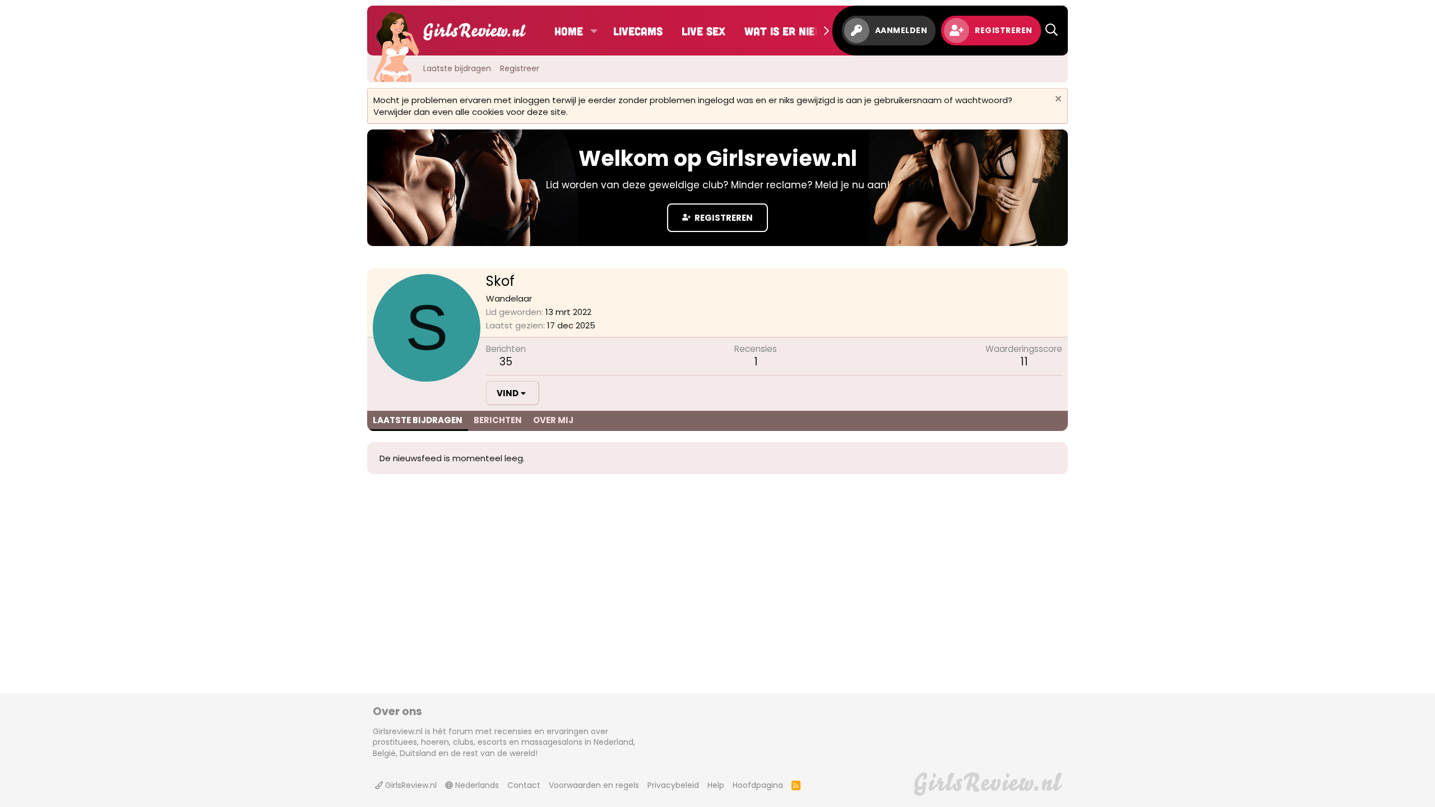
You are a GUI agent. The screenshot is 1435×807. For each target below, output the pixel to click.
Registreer (519, 68)
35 (505, 361)
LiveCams (638, 31)
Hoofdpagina (758, 785)
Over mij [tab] (553, 420)
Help (715, 785)
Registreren (723, 218)
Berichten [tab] (498, 420)
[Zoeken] (1051, 30)
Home (568, 31)
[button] (594, 31)
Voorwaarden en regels (594, 785)
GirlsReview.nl (410, 785)
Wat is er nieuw (787, 31)
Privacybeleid (673, 785)
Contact (523, 785)
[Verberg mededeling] (1057, 100)
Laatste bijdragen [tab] (417, 420)
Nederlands (476, 785)
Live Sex (703, 31)
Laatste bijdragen (457, 68)
